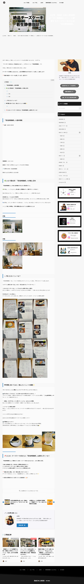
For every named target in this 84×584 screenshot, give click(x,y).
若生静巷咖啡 (14, 168)
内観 (8, 96)
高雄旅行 (61, 165)
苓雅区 (62, 145)
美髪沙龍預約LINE (69, 91)
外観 (8, 93)
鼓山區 (62, 152)
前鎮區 (14, 35)
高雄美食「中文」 (63, 162)
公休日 (42, 2)
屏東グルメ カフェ (63, 169)
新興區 (62, 149)
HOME (5, 35)
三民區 (62, 142)
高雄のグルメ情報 (15, 538)
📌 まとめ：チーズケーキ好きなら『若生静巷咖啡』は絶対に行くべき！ (21, 110)
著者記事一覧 (22, 525)
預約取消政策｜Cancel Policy (51, 2)
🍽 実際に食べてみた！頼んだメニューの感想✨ (16, 103)
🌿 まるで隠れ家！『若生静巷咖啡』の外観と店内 (16, 88)
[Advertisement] (42, 49)
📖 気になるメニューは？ (11, 100)
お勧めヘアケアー (63, 125)
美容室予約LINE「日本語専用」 (69, 85)
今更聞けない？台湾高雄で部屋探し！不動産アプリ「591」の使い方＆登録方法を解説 (38, 502)
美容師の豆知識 (62, 172)
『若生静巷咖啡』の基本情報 (12, 85)
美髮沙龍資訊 (62, 122)
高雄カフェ (10, 35)
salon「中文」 (35, 2)
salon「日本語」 (27, 2)
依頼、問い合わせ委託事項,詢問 (69, 97)
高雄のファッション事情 (64, 179)
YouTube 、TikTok (63, 175)
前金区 (62, 135)
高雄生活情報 (62, 129)
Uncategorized (62, 182)
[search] (80, 108)
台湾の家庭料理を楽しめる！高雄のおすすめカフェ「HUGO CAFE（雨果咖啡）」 (18, 502)
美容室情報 (62, 119)
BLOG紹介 (61, 2)
